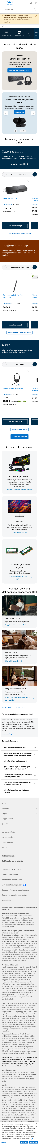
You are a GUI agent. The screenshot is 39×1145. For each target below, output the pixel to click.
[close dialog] (36, 15)
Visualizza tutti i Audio (19, 429)
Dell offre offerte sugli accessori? (15, 761)
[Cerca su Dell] (34, 9)
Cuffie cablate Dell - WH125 (13, 388)
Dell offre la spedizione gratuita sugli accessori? (16, 791)
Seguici (4, 814)
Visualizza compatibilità (19, 164)
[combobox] (19, 9)
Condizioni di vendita (10, 875)
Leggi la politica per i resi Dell (15, 625)
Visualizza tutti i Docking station (19, 233)
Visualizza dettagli (15, 226)
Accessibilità (6, 900)
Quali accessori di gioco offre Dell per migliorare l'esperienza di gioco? (17, 768)
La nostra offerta (8, 832)
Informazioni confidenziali (12, 880)
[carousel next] (33, 113)
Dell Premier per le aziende (12, 861)
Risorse (4, 847)
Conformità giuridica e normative (14, 895)
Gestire (3, 1142)
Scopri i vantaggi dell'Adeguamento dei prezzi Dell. (17, 699)
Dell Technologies (8, 856)
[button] (30, 3)
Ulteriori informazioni (12, 661)
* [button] (25, 693)
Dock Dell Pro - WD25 (11, 198)
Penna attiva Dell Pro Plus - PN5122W (13, 296)
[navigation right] (34, 174)
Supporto (5, 809)
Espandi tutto (6, 707)
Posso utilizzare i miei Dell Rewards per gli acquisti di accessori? (17, 783)
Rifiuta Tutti (24, 1142)
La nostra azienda (8, 837)
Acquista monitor (18, 532)
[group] (19, 113)
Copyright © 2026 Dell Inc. (12, 870)
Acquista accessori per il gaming (18, 489)
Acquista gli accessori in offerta (19, 70)
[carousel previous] (5, 113)
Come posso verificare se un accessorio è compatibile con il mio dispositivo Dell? (18, 754)
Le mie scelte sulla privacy (12, 885)
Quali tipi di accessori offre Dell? (15, 748)
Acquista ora (19, 112)
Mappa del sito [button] (7, 819)
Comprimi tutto (20, 707)
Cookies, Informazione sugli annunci (15, 890)
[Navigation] (3, 3)
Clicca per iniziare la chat (22, 1053)
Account (5, 803)
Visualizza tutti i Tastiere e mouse (19, 333)
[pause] (15, 130)
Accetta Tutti (33, 1142)
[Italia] (3, 26)
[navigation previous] (4, 174)
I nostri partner (7, 842)
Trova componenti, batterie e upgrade (18, 577)
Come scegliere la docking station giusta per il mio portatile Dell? (18, 776)
